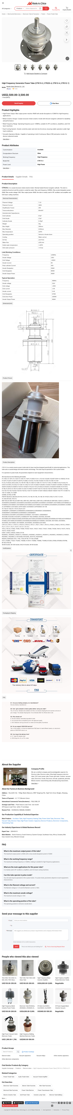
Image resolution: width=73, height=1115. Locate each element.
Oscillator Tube (17, 818)
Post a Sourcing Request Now (55, 946)
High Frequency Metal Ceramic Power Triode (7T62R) (8, 1008)
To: (11, 925)
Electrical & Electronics (14, 14)
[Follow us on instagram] (64, 1103)
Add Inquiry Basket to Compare (36, 73)
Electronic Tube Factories (10, 1086)
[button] (3, 3)
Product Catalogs (28, 1052)
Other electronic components (10, 1059)
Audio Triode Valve (23, 1077)
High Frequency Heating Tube (32, 818)
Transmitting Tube (7, 823)
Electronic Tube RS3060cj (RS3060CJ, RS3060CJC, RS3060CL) (27, 1008)
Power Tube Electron (28, 1090)
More (3, 1098)
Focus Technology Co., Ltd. (23, 1110)
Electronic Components (60, 821)
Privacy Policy (65, 1110)
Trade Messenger (32, 1103)
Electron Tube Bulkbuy (55, 1095)
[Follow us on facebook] (59, 1103)
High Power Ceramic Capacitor (30, 821)
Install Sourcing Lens (11, 1105)
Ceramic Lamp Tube (39, 1095)
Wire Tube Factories (45, 1086)
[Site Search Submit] (46, 8)
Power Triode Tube (52, 14)
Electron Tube (15, 821)
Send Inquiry (18, 103)
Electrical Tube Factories (10, 1090)
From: (10, 920)
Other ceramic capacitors (61, 1055)
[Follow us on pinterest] (70, 1103)
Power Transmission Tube (45, 1090)
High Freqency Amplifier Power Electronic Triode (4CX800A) (62, 980)
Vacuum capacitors (25, 1055)
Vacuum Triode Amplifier (40, 1077)
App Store (7, 1103)
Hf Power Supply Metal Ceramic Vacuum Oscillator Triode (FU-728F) (63, 1008)
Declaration (56, 1110)
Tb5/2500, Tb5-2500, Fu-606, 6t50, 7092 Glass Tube (9, 980)
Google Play (18, 1103)
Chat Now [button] (55, 103)
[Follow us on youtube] (67, 1103)
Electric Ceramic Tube (9, 1095)
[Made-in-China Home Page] (36, 3)
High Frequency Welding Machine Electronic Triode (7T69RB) (27, 1036)
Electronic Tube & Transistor (31, 14)
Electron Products (46, 821)
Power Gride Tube (47, 818)
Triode (43, 14)
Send (16, 946)
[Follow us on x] (62, 1103)
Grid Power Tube (25, 1095)
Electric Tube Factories (28, 1086)
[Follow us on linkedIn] (52, 1105)
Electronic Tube (59, 818)
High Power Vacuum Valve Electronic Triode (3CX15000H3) (9, 1036)
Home (3, 14)
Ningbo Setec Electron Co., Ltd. (15, 86)
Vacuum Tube (6, 821)
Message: (9, 930)
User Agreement (47, 1110)
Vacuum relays (40, 1055)
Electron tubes (6, 1055)
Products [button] (19, 8)
